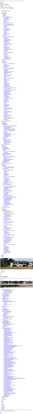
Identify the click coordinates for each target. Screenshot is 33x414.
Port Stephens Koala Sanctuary (7, 135)
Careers (3, 219)
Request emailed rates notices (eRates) (8, 335)
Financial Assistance (6, 95)
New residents (4, 98)
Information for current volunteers (7, 116)
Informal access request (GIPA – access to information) (9, 392)
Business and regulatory (6, 250)
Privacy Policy (3, 405)
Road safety (5, 42)
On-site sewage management (7, 174)
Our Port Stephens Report (6, 233)
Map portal (4, 397)
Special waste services (6, 58)
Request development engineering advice (8, 348)
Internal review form (6, 394)
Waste (3, 328)
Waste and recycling (5, 52)
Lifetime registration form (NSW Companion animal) (9, 361)
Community (3, 59)
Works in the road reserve (5, 168)
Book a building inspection (7, 350)
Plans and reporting (5, 230)
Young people (5, 110)
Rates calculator (4, 325)
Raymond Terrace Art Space (7, 33)
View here (1, 283)
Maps (3, 252)
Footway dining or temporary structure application (9, 382)
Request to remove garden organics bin (8, 333)
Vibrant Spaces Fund (6, 92)
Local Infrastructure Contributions (7, 202)
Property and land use (6, 248)
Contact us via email (6, 152)
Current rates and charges (6, 37)
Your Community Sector (6, 227)
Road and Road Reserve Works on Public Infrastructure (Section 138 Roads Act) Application (13, 345)
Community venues (5, 78)
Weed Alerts (5, 143)
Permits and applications (5, 156)
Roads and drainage (6, 246)
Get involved (5, 131)
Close (1, 413)
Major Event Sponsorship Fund (7, 91)
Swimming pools (6, 175)
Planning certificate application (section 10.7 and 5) (9, 365)
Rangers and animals (5, 359)
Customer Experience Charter (6, 320)
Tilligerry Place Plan (6, 194)
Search (2, 403)
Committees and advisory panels (6, 210)
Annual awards (4, 62)
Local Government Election (7, 214)
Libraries (5, 81)
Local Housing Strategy (6, 201)
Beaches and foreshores (6, 105)
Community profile (6, 112)
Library (3, 29)
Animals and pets (6, 106)
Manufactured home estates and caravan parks (8, 159)
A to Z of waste (5, 53)
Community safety (5, 15)
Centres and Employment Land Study (8, 197)
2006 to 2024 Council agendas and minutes (8, 292)
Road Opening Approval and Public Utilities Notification (10, 370)
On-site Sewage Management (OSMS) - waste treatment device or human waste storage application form (14, 378)
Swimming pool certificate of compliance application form (10, 352)
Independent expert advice (6, 242)
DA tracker (5, 170)
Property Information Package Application (8, 391)
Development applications (6, 101)
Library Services (5, 28)
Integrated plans (4, 315)
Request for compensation (6, 218)
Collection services (6, 54)
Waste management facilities (7, 57)
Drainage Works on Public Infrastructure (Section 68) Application (10, 346)
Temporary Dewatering (5, 206)
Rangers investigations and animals (7, 360)
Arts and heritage (6, 69)
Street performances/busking (7, 384)
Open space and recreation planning (7, 203)
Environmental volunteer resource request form (9, 376)
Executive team (5, 229)
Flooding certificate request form (7, 351)
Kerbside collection (6, 55)
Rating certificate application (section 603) (8, 366)
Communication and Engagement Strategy (8, 198)
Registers (4, 297)
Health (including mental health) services (8, 74)
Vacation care (5, 51)
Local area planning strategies (6, 186)
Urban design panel (6, 181)
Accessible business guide (5, 155)
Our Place (5, 303)
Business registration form (6, 380)
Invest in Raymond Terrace (5, 151)
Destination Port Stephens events (6, 161)
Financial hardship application (7, 338)
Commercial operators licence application (8, 369)
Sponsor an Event (4, 162)
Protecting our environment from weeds (8, 141)
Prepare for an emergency (6, 19)
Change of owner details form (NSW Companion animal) (10, 363)
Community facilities (6, 247)
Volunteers (4, 115)
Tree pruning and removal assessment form (8, 373)
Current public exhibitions (6, 238)
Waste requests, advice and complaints (8, 329)
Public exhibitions (3, 321)
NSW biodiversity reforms (6, 128)
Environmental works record (7, 140)
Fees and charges (4, 23)
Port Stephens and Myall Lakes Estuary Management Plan (10, 129)
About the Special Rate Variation (7, 241)
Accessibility (3, 404)
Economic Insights (5, 150)
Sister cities (5, 114)
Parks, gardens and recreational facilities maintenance (9, 355)
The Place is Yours (6, 312)
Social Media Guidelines (6, 236)
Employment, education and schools (7, 72)
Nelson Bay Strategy (6, 189)
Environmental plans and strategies (6, 125)
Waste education (5, 56)
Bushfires (5, 20)
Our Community (5, 302)
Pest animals (4, 137)
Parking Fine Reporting (6, 48)
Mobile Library (5, 32)
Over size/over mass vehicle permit (7, 383)
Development (3, 163)
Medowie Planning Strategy (7, 188)
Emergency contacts (6, 18)
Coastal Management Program (7, 126)
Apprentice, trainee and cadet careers (8, 220)
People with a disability (6, 109)
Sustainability (4, 138)
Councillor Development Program (6, 301)
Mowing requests (6, 343)
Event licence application (6, 385)
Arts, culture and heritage (5, 63)
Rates (3, 334)
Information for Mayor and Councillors (8, 304)
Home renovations (6, 173)
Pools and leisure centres (6, 82)
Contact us (4, 253)
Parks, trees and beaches (6, 249)
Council (2, 207)
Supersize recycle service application (8, 330)
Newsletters (5, 103)
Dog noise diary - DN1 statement (7, 364)
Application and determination (7, 240)
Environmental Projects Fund (7, 93)
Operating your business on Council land (7, 154)
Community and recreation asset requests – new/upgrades (10, 357)
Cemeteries (5, 79)
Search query (1, 8)
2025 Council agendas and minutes (7, 291)
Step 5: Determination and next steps (8, 180)
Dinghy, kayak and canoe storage (6, 16)
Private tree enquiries (6, 372)
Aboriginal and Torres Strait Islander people (8, 108)
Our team (4, 228)
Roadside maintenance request (7, 341)
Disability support (6, 70)
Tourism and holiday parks (7, 85)
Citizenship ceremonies (5, 66)
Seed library (5, 34)
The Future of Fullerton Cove (7, 200)
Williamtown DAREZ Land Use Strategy (8, 190)
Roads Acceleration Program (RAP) (7, 40)
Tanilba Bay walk (6, 119)
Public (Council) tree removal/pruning (8, 356)
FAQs (4, 243)
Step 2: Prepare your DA (6, 178)
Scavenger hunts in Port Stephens (7, 88)
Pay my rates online (6, 336)
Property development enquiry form (7, 367)
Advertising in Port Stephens (6, 147)
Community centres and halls (7, 80)
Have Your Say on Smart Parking (7, 46)
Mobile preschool (6, 50)
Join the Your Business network (6, 153)
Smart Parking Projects (6, 47)
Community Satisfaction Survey (7, 232)
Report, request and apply (6, 25)
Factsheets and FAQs (6, 136)
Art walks (5, 64)
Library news (4, 307)
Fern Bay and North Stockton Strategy (8, 187)
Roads (3, 39)
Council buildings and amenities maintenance (8, 354)
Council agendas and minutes (7, 212)
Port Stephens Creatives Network (7, 65)
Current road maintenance (6, 41)
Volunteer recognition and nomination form (8, 389)
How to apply (4, 299)
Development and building (5, 347)
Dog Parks (5, 27)
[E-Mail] (16, 275)
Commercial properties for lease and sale (7, 149)
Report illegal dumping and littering (7, 331)
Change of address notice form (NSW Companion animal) (10, 362)
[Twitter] (16, 274)
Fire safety (5, 172)
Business (2, 144)
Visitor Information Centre (6, 104)
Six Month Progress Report (5, 316)
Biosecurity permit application (7, 375)
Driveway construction (6, 171)
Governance (3, 295)
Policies (5, 235)
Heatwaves (5, 21)
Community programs (6, 30)
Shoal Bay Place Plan (6, 195)
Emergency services (6, 71)
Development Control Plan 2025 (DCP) (8, 199)
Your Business (5, 226)
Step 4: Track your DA (6, 179)
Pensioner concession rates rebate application (8, 337)
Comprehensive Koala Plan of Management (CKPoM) (9, 134)
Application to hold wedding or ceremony (8, 386)
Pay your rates (5, 38)
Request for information (6, 251)
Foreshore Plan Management (7, 127)
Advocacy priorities (6, 231)
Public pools (5, 158)
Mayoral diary (5, 223)
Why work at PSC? (5, 300)
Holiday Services (4, 24)
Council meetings (4, 211)
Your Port (5, 225)
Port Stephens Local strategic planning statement (9, 204)
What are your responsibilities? (7, 142)
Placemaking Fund (6, 97)
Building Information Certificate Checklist (8, 167)
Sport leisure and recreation (7, 76)
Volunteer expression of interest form (8, 387)
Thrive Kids (4, 49)
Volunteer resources (6, 132)
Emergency (4, 17)
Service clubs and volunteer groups (7, 75)
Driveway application (6, 344)
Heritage (4, 185)
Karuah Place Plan (6, 192)
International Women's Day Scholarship (8, 94)
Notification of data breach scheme (7, 217)
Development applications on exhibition (7, 322)
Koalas (3, 133)
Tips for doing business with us (6, 160)
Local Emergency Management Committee (8, 22)
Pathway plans (4, 35)
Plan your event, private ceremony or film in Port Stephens (10, 87)
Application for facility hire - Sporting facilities (9, 358)
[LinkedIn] (16, 273)
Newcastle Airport (6, 313)
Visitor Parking (5, 45)
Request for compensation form (7, 395)
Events (5, 26)
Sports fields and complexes (7, 83)
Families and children (6, 73)
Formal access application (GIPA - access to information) (10, 393)
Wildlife (5, 77)
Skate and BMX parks (6, 84)
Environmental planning (5, 124)
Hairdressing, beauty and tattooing (7, 157)
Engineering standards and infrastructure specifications (8, 182)
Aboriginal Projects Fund (6, 90)
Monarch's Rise (5, 318)
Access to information (6, 216)
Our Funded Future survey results (7, 324)
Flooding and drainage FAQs (7, 184)
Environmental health (5, 377)
